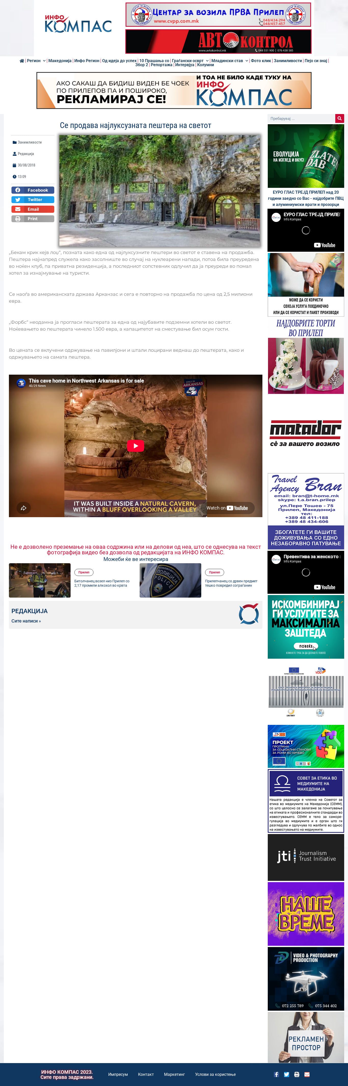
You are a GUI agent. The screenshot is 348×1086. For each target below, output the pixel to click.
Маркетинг (174, 1074)
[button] (32, 190)
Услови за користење (215, 1074)
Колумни (205, 65)
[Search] (339, 118)
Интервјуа (184, 65)
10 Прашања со (154, 61)
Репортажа (161, 65)
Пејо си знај (316, 61)
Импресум (118, 1074)
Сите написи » (26, 621)
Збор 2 (141, 65)
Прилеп (83, 572)
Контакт (146, 1074)
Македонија (60, 61)
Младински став (227, 61)
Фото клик (261, 61)
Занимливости (288, 61)
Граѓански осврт (188, 61)
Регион (34, 61)
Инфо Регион (86, 61)
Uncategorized (219, 567)
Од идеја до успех (119, 61)
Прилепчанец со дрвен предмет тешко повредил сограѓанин (100, 583)
